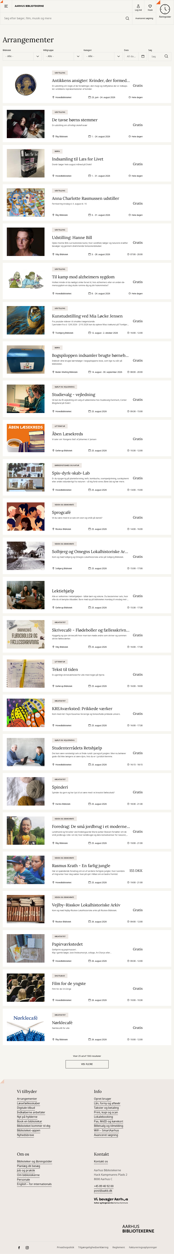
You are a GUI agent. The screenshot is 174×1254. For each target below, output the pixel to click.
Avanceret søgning (144, 18)
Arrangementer (27, 1099)
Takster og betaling (106, 1108)
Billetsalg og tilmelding (108, 1126)
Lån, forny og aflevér (107, 1103)
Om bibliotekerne (28, 1175)
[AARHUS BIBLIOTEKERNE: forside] (138, 1228)
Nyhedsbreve (25, 1135)
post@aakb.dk (103, 1191)
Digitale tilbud (26, 1108)
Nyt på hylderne (27, 1117)
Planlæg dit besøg (28, 1166)
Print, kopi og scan (106, 1112)
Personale (23, 1180)
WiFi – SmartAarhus (106, 1130)
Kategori (88, 50)
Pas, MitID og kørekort (108, 1121)
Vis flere (87, 1064)
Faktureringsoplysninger (143, 1247)
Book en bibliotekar (29, 1121)
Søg (150, 50)
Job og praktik (26, 1171)
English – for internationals (34, 1184)
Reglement (118, 1247)
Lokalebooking (103, 1117)
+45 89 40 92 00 (104, 1186)
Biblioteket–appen (28, 1130)
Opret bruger (102, 1099)
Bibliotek (7, 50)
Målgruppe (48, 50)
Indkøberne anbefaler (31, 1112)
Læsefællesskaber (28, 1103)
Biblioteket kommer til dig (33, 1126)
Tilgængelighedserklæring (93, 1247)
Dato (126, 50)
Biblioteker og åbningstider (34, 1161)
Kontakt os (101, 1161)
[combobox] (66, 18)
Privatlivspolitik (65, 1247)
